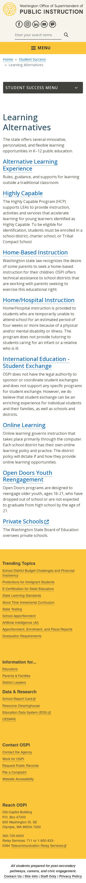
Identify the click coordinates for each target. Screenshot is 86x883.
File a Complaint (14, 772)
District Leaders (14, 682)
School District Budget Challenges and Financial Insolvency (38, 573)
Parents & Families (16, 675)
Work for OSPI (13, 758)
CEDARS (9, 719)
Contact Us (13, 876)
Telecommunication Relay (37, 845)
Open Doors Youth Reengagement (27, 476)
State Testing (12, 609)
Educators (10, 668)
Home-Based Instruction (35, 252)
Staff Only (48, 876)
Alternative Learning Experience (30, 164)
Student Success (32, 59)
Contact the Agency (17, 752)
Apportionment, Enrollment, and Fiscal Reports (37, 629)
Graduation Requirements (21, 635)
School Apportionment (19, 615)
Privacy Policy (70, 876)
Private (23, 521)
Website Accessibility (18, 778)
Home (8, 59)
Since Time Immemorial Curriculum (28, 602)
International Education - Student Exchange (36, 362)
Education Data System (25, 712)
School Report (17, 698)
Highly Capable (23, 193)
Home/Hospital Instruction (39, 300)
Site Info (31, 876)
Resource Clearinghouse (21, 705)
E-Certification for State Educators (28, 588)
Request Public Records (20, 765)
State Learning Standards (21, 595)
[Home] (43, 5)
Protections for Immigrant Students (28, 581)
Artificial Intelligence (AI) (20, 622)
